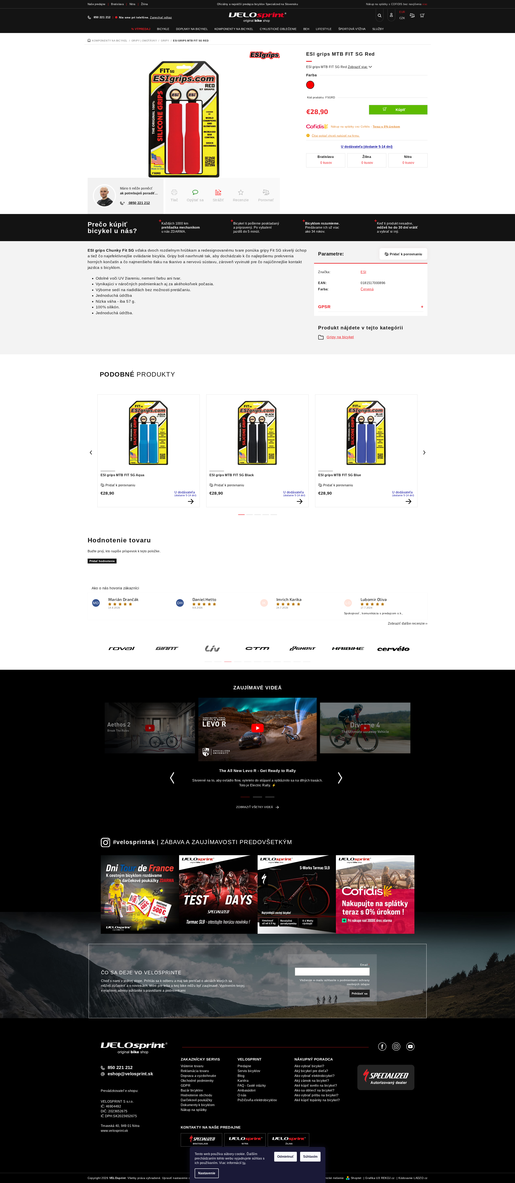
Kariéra (243, 1080)
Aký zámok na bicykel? (311, 1080)
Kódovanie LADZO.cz (412, 1178)
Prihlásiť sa (359, 993)
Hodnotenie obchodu (196, 1095)
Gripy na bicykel (340, 337)
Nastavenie (206, 1173)
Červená (367, 289)
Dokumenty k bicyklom (198, 1105)
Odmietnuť (285, 1156)
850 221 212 (102, 17)
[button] (208, 659)
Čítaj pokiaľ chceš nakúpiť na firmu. (336, 135)
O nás (242, 1095)
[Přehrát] (150, 728)
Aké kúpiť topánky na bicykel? (317, 1100)
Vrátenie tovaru (192, 1066)
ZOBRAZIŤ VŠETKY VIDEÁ (254, 807)
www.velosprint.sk (114, 1130)
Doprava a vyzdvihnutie (198, 1076)
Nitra (132, 4)
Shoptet (356, 1178)
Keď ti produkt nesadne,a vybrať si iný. (397, 227)
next (424, 452)
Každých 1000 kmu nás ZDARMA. (180, 227)
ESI (363, 272)
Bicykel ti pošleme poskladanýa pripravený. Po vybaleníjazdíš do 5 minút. (256, 227)
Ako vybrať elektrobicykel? (314, 1076)
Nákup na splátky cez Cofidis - (365, 126)
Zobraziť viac (360, 67)
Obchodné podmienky (197, 1080)
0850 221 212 (139, 203)
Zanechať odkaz (161, 17)
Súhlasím (310, 1156)
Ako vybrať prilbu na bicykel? (316, 1095)
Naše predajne (96, 4)
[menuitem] (141, 29)
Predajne (244, 1066)
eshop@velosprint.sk (130, 1073)
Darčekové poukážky (196, 1100)
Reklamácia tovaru (195, 1071)
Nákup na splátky (194, 1110)
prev (91, 452)
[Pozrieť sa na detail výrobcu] (265, 55)
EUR (402, 12)
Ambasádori (247, 1090)
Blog (241, 1076)
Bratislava (117, 4)
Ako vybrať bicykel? (309, 1066)
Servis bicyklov (249, 1071)
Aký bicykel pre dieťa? (311, 1071)
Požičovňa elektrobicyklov (257, 1100)
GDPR (186, 1085)
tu (243, 1163)
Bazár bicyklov (192, 1090)
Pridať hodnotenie (102, 561)
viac (425, 4)
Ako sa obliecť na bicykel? (314, 1090)
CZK (402, 18)
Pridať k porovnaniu (406, 254)
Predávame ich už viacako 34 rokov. (322, 227)
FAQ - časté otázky (252, 1085)
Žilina (144, 4)
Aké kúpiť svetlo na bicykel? (315, 1085)
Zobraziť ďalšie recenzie (406, 623)
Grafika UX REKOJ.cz (380, 1178)
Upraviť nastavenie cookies (180, 1178)
